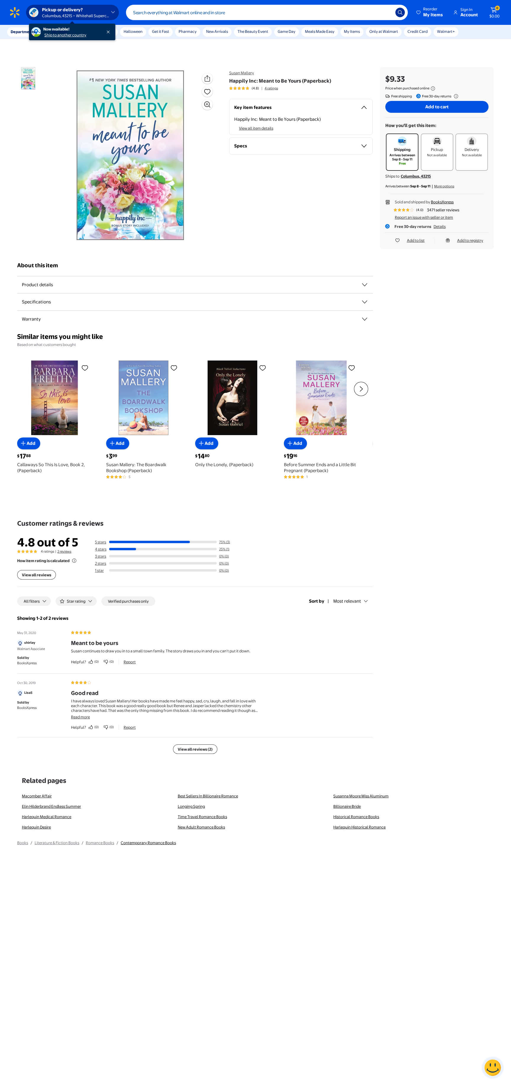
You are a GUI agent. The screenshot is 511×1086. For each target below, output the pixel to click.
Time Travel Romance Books (202, 816)
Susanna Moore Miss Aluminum (361, 796)
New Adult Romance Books (201, 827)
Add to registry (470, 240)
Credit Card (417, 31)
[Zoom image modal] (207, 104)
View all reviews (36, 574)
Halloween (133, 31)
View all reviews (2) (195, 749)
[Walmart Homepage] (14, 12)
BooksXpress (442, 201)
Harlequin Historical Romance (359, 827)
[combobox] (267, 12)
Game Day (286, 31)
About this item (37, 265)
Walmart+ (446, 31)
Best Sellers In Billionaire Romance (208, 796)
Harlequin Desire (36, 827)
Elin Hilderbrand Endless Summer (51, 806)
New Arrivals (217, 31)
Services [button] (59, 31)
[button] (430, 12)
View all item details (256, 128)
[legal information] (433, 88)
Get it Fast (160, 31)
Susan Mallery (241, 72)
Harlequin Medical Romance (46, 816)
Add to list (416, 240)
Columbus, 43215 (416, 176)
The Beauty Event (252, 31)
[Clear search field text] (386, 12)
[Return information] (454, 96)
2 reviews (64, 551)
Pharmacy (188, 31)
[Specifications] (364, 302)
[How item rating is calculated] (74, 560)
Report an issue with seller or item (424, 217)
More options (444, 186)
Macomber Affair (37, 796)
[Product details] (364, 284)
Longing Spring (191, 806)
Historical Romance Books (356, 816)
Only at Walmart (383, 31)
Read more (80, 717)
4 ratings (271, 88)
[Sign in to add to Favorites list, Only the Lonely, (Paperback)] (262, 367)
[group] (253, 88)
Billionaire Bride (347, 806)
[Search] (400, 12)
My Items (352, 31)
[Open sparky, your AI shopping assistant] (493, 1068)
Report (130, 661)
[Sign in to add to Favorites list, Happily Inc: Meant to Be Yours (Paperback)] (207, 91)
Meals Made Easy (319, 31)
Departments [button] (23, 31)
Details (440, 226)
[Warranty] (364, 319)
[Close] (109, 32)
